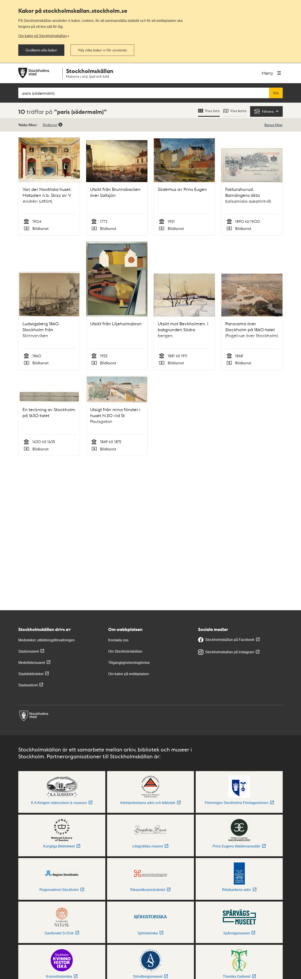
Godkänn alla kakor (41, 50)
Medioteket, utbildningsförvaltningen (46, 640)
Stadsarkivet (28, 685)
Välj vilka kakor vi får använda (102, 50)
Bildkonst (50, 124)
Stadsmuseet (28, 651)
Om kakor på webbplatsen (128, 674)
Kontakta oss (118, 640)
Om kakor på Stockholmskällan (42, 36)
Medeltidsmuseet (31, 663)
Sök (276, 93)
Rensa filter (273, 124)
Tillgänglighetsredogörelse (129, 663)
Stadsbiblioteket (30, 674)
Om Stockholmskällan (125, 651)
